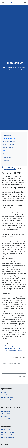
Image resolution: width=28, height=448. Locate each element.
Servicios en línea (8, 437)
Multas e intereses (8, 144)
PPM (4, 151)
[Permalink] (3, 173)
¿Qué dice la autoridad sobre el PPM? (14, 350)
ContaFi (5, 416)
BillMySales (6, 413)
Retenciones (7, 154)
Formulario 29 (9, 167)
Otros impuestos (8, 148)
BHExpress (6, 418)
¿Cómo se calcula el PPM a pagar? (13, 348)
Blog (4, 392)
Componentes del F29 (9, 141)
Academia (6, 395)
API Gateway (7, 411)
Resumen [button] (6, 160)
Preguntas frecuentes (10, 400)
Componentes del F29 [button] (9, 138)
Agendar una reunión (9, 432)
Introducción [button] (7, 135)
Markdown (13, 363)
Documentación (8, 397)
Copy (18, 363)
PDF (5, 363)
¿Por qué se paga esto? (10, 346)
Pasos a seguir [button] (7, 157)
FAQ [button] (4, 163)
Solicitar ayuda (7, 435)
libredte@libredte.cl (9, 430)
